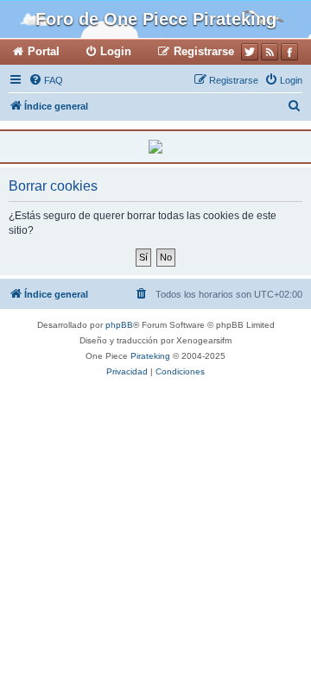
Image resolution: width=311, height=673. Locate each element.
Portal (44, 51)
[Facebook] (289, 51)
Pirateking (150, 356)
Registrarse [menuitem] (204, 51)
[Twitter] (249, 51)
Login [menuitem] (115, 51)
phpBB (119, 325)
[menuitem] (46, 80)
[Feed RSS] (269, 51)
